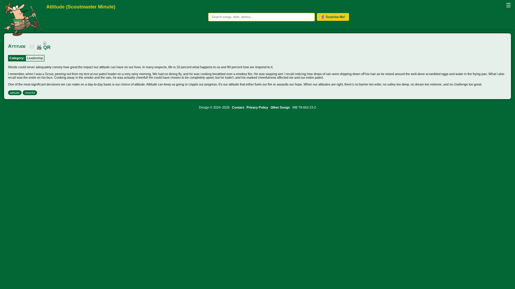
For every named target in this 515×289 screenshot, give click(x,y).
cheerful (30, 92)
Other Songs (280, 107)
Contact (238, 107)
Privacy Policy (257, 107)
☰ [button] (508, 5)
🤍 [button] (30, 46)
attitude (15, 92)
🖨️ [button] (38, 46)
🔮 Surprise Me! (333, 17)
